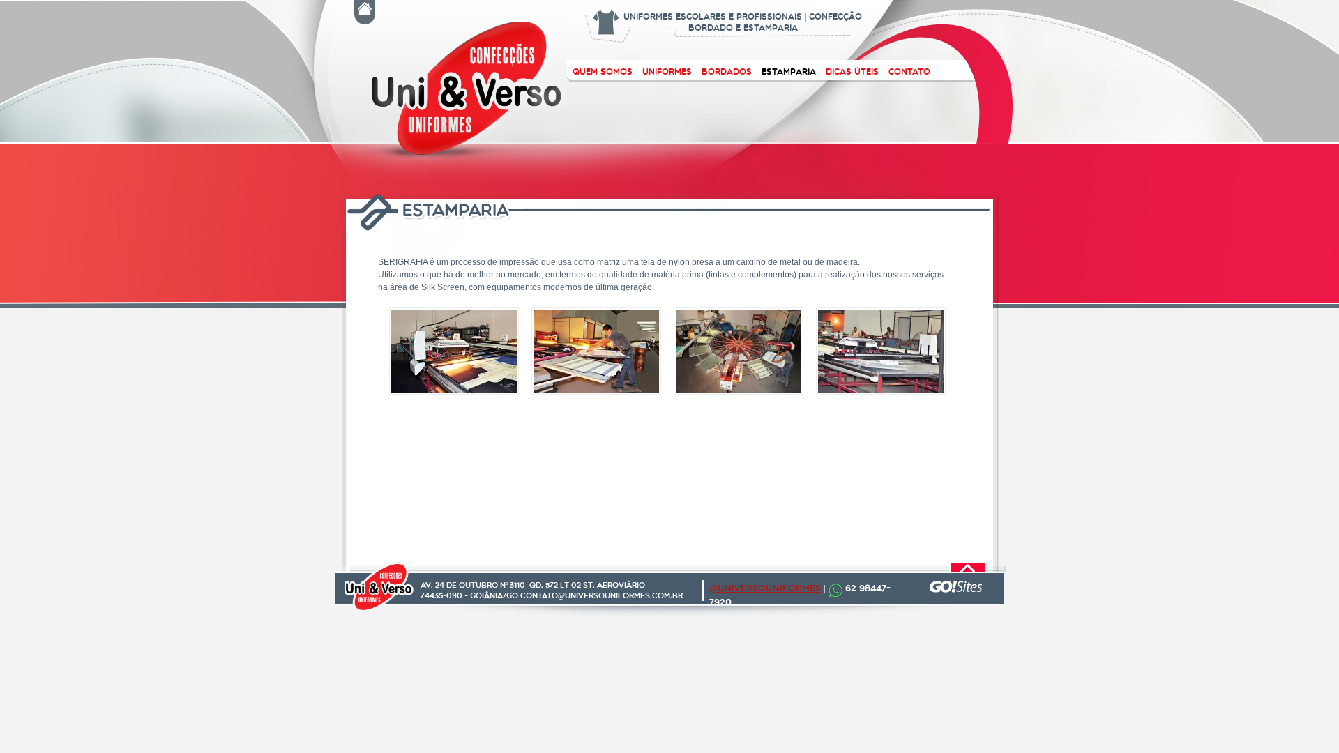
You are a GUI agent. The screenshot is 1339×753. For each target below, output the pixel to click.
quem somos (603, 71)
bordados (727, 71)
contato (909, 71)
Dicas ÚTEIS (852, 71)
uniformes (667, 71)
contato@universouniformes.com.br (601, 595)
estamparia (789, 71)
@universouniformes (765, 588)
